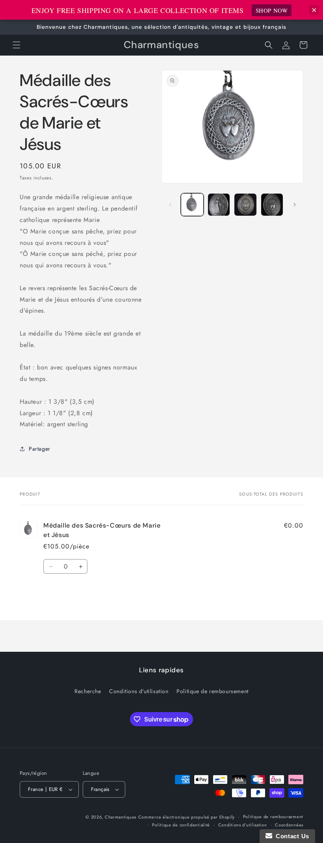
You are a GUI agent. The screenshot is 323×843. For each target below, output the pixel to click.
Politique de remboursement (212, 691)
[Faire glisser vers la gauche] (170, 204)
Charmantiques (120, 817)
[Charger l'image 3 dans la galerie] (245, 204)
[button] (16, 45)
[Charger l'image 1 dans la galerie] (192, 204)
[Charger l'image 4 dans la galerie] (272, 204)
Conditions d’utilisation (242, 825)
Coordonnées (289, 825)
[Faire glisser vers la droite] (294, 204)
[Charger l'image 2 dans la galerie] (219, 204)
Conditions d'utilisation (138, 691)
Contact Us (290, 836)
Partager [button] (39, 449)
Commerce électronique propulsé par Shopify (186, 817)
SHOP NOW (272, 10)
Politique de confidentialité (181, 825)
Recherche (87, 691)
